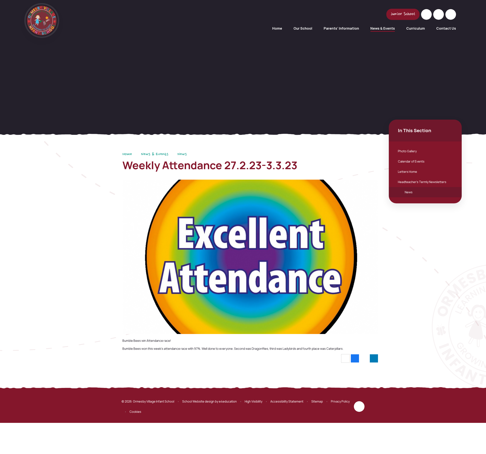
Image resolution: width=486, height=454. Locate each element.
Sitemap (317, 401)
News (182, 154)
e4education (228, 401)
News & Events (154, 154)
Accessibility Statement (286, 401)
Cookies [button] (135, 412)
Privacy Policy (340, 401)
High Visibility (253, 401)
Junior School (403, 14)
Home (127, 154)
